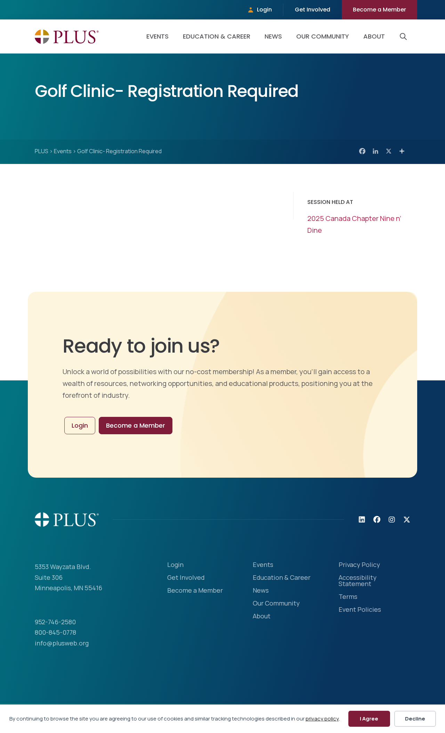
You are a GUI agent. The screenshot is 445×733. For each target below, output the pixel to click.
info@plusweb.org (62, 643)
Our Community (322, 36)
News (273, 36)
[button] (404, 36)
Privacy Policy (359, 565)
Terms (348, 597)
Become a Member (379, 10)
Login (264, 10)
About (374, 36)
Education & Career (216, 36)
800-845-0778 (55, 632)
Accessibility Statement (358, 581)
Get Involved (312, 10)
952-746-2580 (55, 622)
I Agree (369, 718)
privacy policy (322, 718)
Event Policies (360, 609)
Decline (415, 718)
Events (157, 36)
